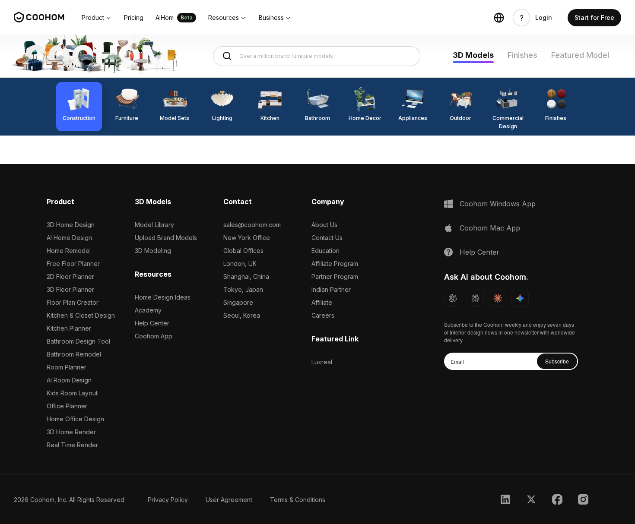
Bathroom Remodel (74, 354)
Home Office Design (75, 419)
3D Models (473, 55)
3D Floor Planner (70, 289)
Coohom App (153, 336)
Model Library (154, 224)
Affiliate (321, 302)
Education (325, 250)
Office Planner (67, 406)
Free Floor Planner (73, 263)
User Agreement (229, 499)
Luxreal (321, 362)
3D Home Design (71, 224)
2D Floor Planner (70, 276)
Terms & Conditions (297, 499)
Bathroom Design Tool (78, 341)
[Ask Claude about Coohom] (497, 298)
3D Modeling (153, 250)
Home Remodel (69, 250)
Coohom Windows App (498, 203)
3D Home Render (71, 432)
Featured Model (580, 55)
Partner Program (334, 276)
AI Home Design (69, 237)
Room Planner (66, 367)
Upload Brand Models (166, 237)
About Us (324, 224)
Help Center (152, 323)
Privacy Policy (168, 499)
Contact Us (327, 237)
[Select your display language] (499, 17)
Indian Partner (331, 289)
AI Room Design (69, 380)
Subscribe (557, 361)
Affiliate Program (334, 263)
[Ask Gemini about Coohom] (520, 298)
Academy (148, 310)
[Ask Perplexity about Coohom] (475, 298)
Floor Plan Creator (72, 302)
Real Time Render (72, 444)
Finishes (522, 55)
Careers (322, 315)
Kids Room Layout (72, 393)
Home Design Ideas (162, 297)
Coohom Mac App (490, 228)
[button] (97, 18)
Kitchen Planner (69, 328)
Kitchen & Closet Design (81, 315)
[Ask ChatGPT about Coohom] (452, 298)
